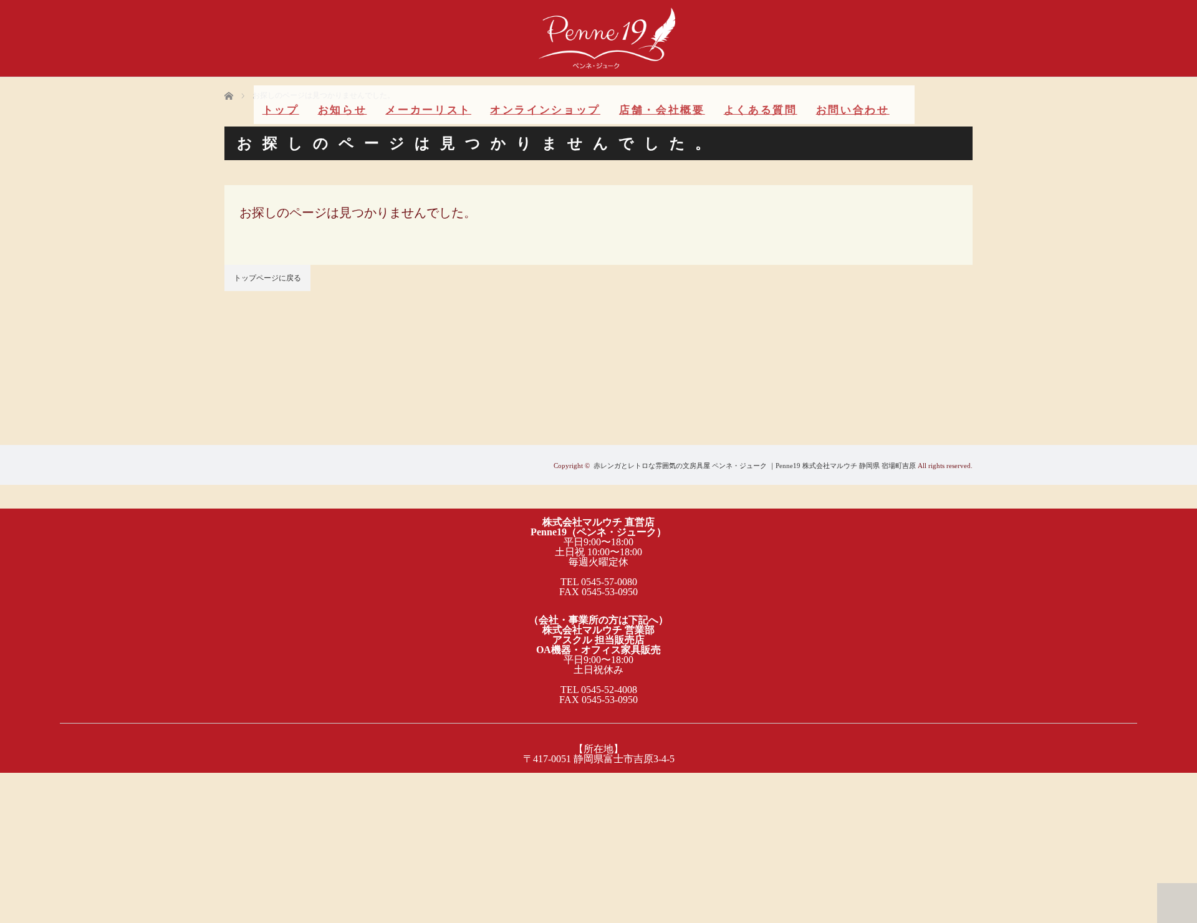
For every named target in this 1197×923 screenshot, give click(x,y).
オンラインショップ (545, 110)
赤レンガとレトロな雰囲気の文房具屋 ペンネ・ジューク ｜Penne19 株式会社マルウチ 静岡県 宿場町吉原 (755, 465)
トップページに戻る (267, 278)
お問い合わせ (853, 110)
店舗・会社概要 (662, 110)
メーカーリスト (428, 110)
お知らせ (342, 110)
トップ (280, 110)
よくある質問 (760, 110)
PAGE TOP (1177, 903)
